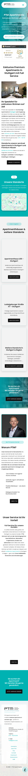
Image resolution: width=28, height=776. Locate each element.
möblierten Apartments (12, 551)
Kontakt (14, 753)
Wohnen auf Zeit (9, 133)
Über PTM (14, 501)
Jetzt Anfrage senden (14, 399)
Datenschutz (13, 757)
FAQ (14, 751)
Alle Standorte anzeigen (14, 366)
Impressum (14, 755)
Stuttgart (13, 112)
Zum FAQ (14, 662)
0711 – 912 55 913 (13, 735)
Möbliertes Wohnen (7, 150)
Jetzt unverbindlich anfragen (14, 37)
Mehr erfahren (14, 277)
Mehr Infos (21, 46)
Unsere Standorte (14, 162)
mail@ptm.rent (13, 740)
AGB (14, 759)
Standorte (14, 746)
